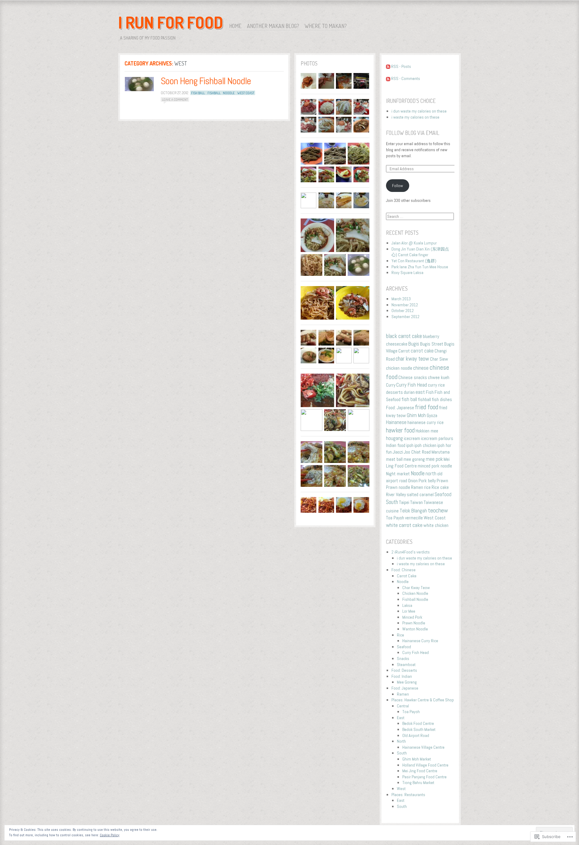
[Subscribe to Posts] (388, 66)
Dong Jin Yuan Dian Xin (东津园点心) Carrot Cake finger (420, 252)
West (401, 788)
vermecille (414, 518)
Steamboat (406, 664)
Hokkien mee (427, 431)
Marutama (441, 452)
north (431, 473)
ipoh (409, 445)
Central (403, 706)
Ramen (417, 487)
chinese (421, 368)
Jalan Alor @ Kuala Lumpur (414, 243)
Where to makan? (326, 26)
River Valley (396, 494)
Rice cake (440, 487)
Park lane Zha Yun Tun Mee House (419, 266)
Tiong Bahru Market (418, 782)
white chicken (435, 525)
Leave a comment (175, 99)
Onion (413, 480)
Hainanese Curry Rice (420, 640)
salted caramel (420, 494)
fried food (426, 407)
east (420, 392)
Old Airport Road (415, 735)
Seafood (443, 494)
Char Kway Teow (416, 587)
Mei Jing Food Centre (419, 770)
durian (409, 392)
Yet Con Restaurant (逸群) (413, 260)
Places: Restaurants (408, 794)
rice (427, 487)
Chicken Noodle (415, 593)
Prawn (442, 480)
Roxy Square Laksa (407, 272)
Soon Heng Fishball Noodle (206, 81)
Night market (398, 473)
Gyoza (432, 415)
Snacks (403, 658)
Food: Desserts (404, 670)
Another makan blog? (273, 26)
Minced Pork (412, 617)
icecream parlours (437, 438)
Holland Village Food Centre (425, 765)
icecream (412, 438)
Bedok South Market (418, 729)
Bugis (413, 343)
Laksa (407, 605)
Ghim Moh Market (416, 759)
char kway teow (412, 358)
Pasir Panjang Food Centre (424, 777)
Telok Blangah (413, 510)
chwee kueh (438, 377)
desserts (394, 392)
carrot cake (422, 350)
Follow (397, 185)
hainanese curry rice (425, 422)
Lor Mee (408, 611)
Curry (390, 385)
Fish (430, 392)
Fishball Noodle (415, 599)
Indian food (395, 445)
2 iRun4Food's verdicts (410, 552)
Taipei (404, 502)
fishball (213, 93)
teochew (438, 510)
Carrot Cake (406, 576)
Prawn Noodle (413, 623)
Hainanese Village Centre (423, 747)
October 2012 (402, 310)
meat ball (394, 459)
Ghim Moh (416, 415)
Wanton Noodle (415, 629)
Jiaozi (398, 452)
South (392, 502)
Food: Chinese (403, 569)
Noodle (229, 93)
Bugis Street (431, 344)
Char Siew (439, 359)
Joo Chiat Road (417, 452)
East (400, 717)
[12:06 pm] (139, 84)
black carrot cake (404, 336)
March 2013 (401, 298)
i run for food (170, 22)
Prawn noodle (398, 487)
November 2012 (404, 305)
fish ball (198, 93)
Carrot (404, 351)
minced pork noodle (435, 466)
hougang (394, 438)
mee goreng (414, 459)
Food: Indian (401, 676)
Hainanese (396, 422)
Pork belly (427, 480)
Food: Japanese (400, 407)
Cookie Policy (109, 835)
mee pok (434, 459)
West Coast (245, 93)
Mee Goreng (407, 682)
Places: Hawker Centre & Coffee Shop (422, 700)
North (401, 741)
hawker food (400, 430)
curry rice (436, 385)
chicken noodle (399, 368)
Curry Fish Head (411, 384)
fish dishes (442, 399)
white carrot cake (404, 524)
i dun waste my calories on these (419, 111)
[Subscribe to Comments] (388, 78)
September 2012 (405, 316)
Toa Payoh (395, 518)
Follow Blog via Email (412, 132)
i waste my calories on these (415, 117)
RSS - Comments (405, 78)
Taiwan (416, 502)
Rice (400, 635)
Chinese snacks (412, 377)
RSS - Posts (401, 66)
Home (235, 26)
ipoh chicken (425, 445)
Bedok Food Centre (418, 723)
